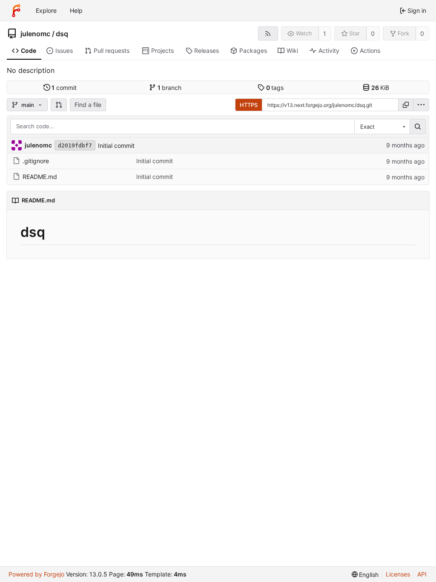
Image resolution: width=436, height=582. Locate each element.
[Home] (16, 10)
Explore (46, 10)
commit (64, 87)
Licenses (398, 574)
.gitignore (36, 160)
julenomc (35, 33)
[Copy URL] (405, 104)
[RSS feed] (268, 33)
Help (76, 10)
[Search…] (418, 126)
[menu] (421, 104)
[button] (59, 104)
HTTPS (249, 104)
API (422, 574)
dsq (62, 33)
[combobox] (382, 126)
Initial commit (116, 145)
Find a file (88, 104)
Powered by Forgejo (36, 574)
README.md (40, 176)
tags (275, 87)
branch (170, 87)
